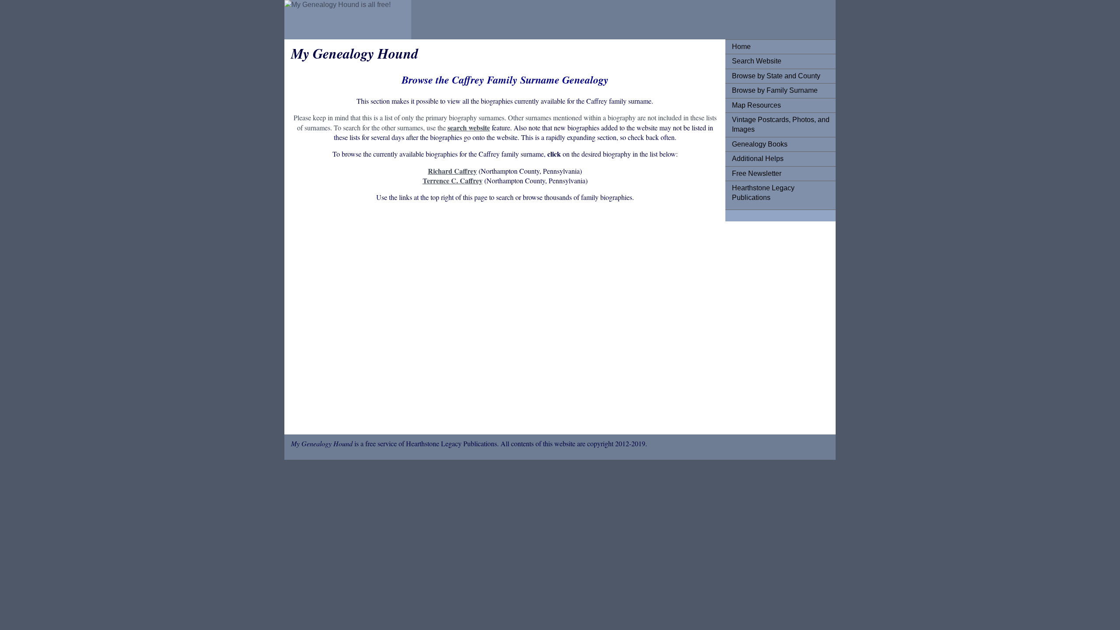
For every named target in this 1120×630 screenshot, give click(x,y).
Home (741, 46)
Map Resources (756, 105)
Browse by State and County (776, 76)
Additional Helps (758, 158)
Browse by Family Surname (775, 90)
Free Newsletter (756, 173)
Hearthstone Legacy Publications (763, 192)
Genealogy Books (760, 144)
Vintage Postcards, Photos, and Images (781, 124)
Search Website (756, 61)
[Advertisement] (504, 320)
